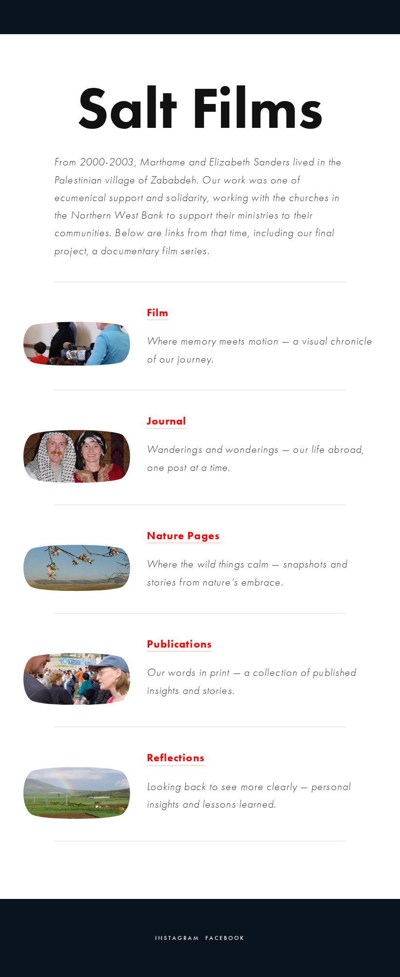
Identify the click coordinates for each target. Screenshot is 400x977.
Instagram (177, 938)
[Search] (102, 16)
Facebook (225, 938)
